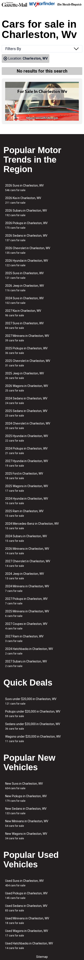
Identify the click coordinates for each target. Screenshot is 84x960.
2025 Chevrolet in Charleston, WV (27, 363)
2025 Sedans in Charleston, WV (26, 413)
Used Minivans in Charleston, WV (27, 921)
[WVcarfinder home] (42, 4)
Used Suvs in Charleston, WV (24, 883)
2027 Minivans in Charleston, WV (27, 338)
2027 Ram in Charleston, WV (24, 639)
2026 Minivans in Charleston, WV (27, 551)
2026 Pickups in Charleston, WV (26, 225)
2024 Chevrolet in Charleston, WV (27, 426)
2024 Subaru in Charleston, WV (26, 538)
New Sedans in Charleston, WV (26, 811)
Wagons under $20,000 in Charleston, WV (33, 739)
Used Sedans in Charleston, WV (26, 908)
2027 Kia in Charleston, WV (23, 313)
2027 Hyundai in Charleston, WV (26, 463)
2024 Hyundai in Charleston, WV (26, 501)
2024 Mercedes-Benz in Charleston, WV (32, 526)
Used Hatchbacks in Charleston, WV (29, 946)
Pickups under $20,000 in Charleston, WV (32, 714)
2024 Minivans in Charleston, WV (27, 588)
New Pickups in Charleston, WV (26, 798)
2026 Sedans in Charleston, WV (26, 238)
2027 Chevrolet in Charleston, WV (27, 563)
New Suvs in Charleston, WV (24, 786)
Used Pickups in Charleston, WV (26, 896)
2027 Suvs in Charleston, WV (24, 326)
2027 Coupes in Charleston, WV (26, 626)
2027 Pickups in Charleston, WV (26, 601)
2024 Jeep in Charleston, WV (24, 576)
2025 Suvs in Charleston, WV (24, 275)
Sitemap (42, 956)
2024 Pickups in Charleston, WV (26, 451)
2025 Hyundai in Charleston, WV (26, 438)
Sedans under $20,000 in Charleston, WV (32, 726)
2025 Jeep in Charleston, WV (24, 376)
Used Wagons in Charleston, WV (26, 933)
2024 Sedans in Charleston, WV (26, 401)
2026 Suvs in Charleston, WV (24, 188)
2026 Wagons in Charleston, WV (26, 388)
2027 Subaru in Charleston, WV (26, 664)
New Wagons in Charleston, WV (26, 836)
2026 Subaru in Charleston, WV (26, 213)
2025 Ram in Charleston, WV (24, 513)
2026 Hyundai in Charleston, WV (26, 263)
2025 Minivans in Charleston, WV (27, 614)
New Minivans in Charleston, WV (26, 823)
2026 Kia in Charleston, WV (23, 200)
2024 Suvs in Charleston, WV (24, 300)
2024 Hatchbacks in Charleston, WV (29, 651)
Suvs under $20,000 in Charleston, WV (30, 701)
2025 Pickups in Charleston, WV (26, 351)
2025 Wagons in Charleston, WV (26, 488)
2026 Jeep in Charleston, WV (24, 288)
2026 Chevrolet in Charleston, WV (27, 250)
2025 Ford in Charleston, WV (24, 476)
